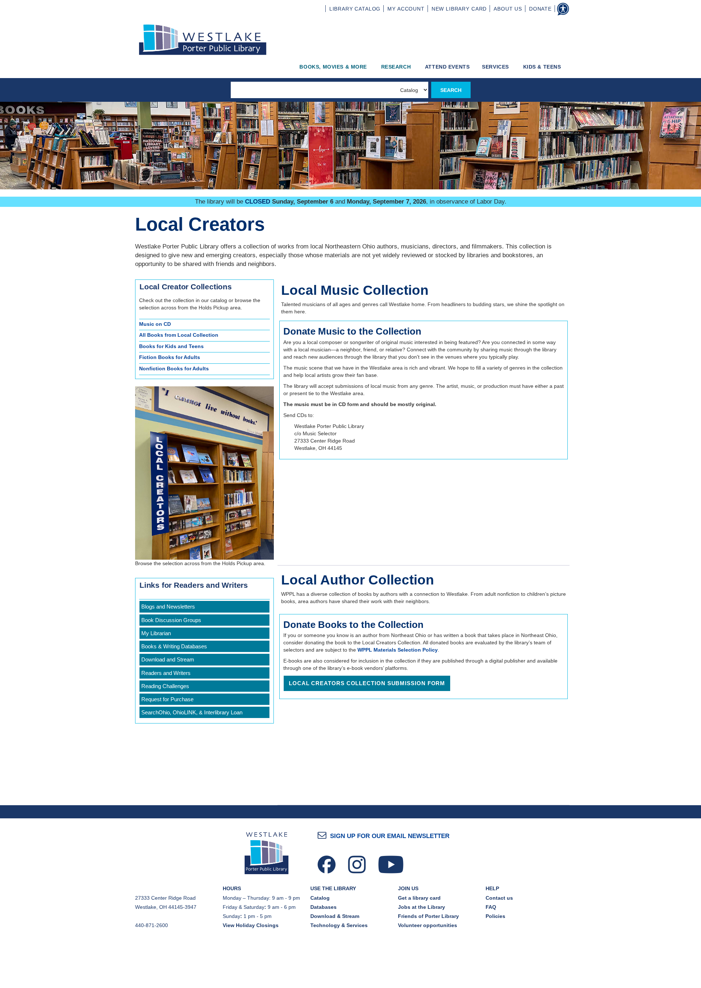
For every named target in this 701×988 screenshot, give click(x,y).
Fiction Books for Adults (169, 357)
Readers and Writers (166, 673)
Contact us (499, 898)
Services (496, 67)
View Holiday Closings (251, 925)
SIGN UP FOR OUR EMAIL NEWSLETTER (389, 836)
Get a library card (419, 898)
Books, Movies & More (333, 67)
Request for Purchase (167, 699)
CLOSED (257, 201)
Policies (495, 916)
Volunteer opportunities (427, 925)
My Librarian (156, 633)
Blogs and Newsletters (168, 606)
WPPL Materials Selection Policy (397, 650)
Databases (323, 907)
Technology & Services (339, 925)
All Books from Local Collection (178, 335)
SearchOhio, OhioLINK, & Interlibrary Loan (191, 712)
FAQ (491, 907)
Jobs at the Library (421, 907)
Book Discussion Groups (171, 620)
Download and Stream (167, 659)
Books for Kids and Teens (171, 346)
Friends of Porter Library (428, 916)
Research (397, 67)
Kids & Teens (543, 67)
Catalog (320, 898)
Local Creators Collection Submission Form (367, 683)
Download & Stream (334, 916)
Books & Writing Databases (174, 646)
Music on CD (155, 324)
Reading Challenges (165, 686)
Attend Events (447, 67)
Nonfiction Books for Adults (174, 368)
